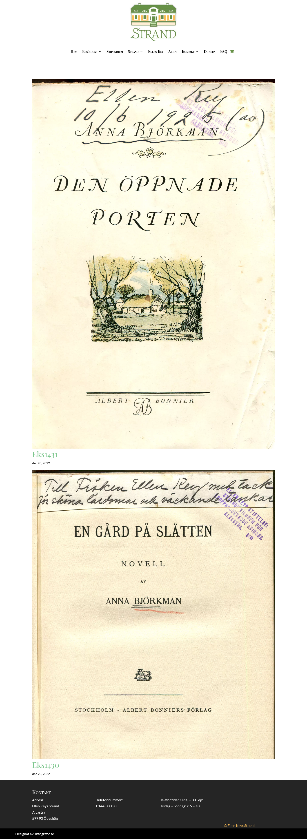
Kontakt (188, 51)
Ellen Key (155, 51)
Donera (209, 51)
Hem (74, 51)
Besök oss (89, 51)
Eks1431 (45, 454)
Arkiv (172, 51)
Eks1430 (45, 764)
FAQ (223, 51)
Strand (133, 51)
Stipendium (115, 51)
